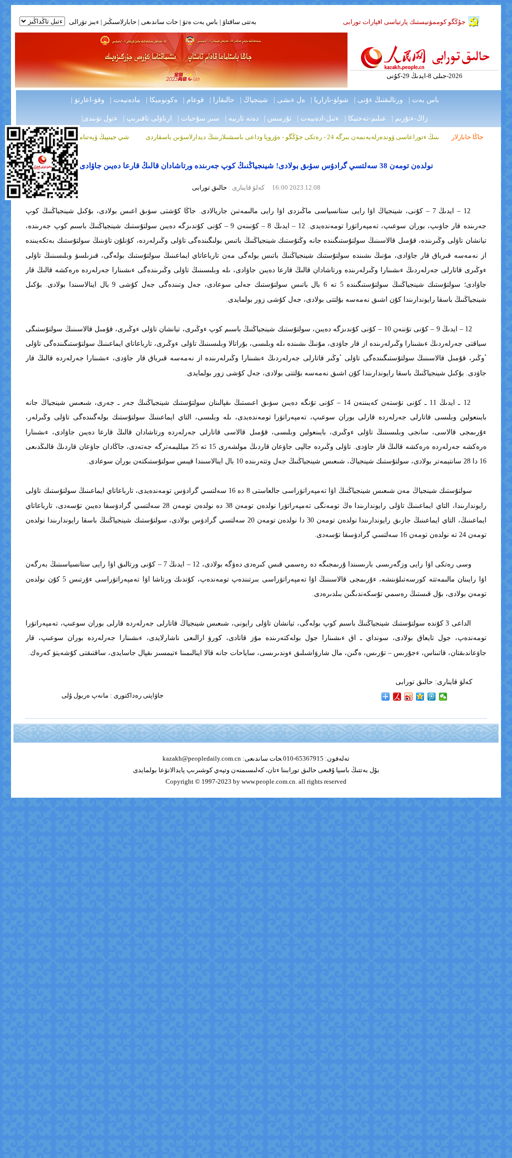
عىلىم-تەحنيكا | (365, 118)
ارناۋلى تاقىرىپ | (147, 118)
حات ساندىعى (159, 22)
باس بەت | (423, 100)
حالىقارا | (222, 100)
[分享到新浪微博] (408, 697)
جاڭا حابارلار (468, 137)
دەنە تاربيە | (241, 118)
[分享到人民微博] (397, 697)
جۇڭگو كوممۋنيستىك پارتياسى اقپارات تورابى (404, 22)
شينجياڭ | (254, 100)
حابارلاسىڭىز (120, 22)
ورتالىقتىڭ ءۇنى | (378, 100)
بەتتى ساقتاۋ (238, 22)
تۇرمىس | (278, 118)
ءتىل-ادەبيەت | (318, 118)
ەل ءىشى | (289, 100)
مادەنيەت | (125, 100)
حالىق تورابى (209, 187)
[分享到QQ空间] (420, 697)
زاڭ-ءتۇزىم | (410, 118)
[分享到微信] (443, 697)
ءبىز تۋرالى (84, 22)
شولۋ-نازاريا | (329, 100)
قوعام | (193, 100)
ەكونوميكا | (162, 100)
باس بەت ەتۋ (200, 22)
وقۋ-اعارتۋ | (87, 100)
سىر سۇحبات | (199, 118)
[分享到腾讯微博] (432, 697)
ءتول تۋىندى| (100, 118)
